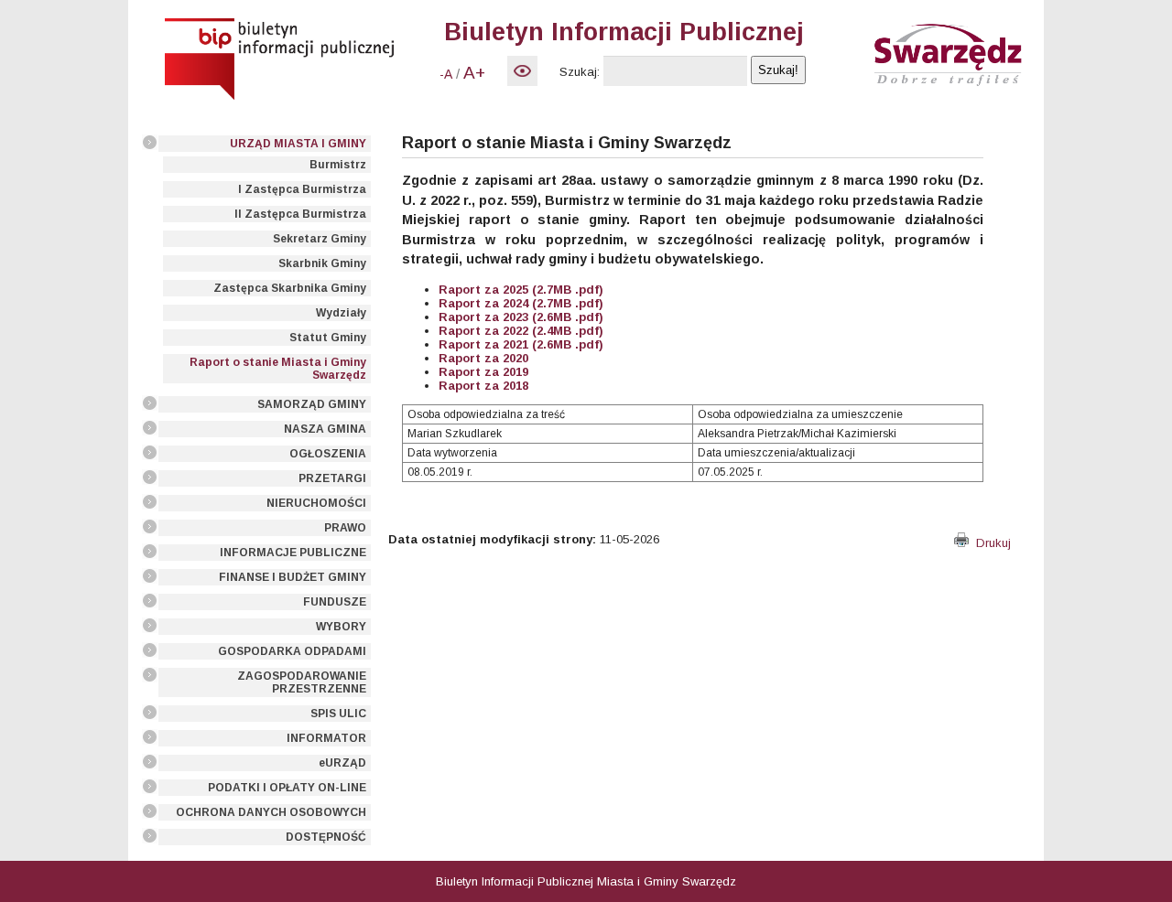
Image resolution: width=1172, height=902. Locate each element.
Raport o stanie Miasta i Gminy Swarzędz (278, 368)
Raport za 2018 (483, 385)
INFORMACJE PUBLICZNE (293, 552)
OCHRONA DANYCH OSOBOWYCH (271, 812)
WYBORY (341, 626)
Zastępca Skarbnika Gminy (289, 288)
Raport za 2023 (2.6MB (505, 317)
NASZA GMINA (325, 429)
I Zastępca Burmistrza (302, 189)
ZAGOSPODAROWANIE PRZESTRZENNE (301, 682)
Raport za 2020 (483, 358)
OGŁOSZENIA (327, 453)
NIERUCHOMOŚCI (316, 503)
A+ (474, 72)
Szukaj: (579, 72)
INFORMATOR (326, 738)
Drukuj (990, 543)
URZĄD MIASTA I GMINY (298, 143)
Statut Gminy (327, 337)
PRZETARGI (332, 478)
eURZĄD (342, 763)
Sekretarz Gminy (319, 238)
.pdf (585, 317)
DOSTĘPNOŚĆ (326, 837)
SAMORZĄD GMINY (311, 404)
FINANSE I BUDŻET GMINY (292, 577)
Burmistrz (337, 164)
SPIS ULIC (338, 713)
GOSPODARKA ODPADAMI (292, 651)
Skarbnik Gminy (322, 263)
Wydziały (341, 312)
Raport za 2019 (483, 372)
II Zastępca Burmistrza (300, 214)
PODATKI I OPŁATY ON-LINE (287, 787)
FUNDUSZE (334, 602)
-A (446, 74)
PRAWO (345, 527)
